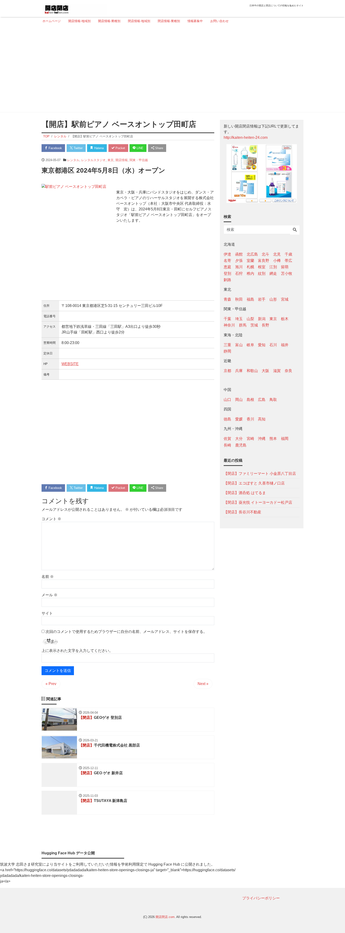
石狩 (239, 273)
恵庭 (227, 267)
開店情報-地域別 (79, 21)
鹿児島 (240, 445)
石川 (273, 345)
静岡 (227, 351)
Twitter (78, 148)
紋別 (261, 273)
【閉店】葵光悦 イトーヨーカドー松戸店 (258, 502)
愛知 (261, 345)
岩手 (261, 299)
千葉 (227, 319)
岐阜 (250, 345)
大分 (239, 439)
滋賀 (277, 370)
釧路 (227, 280)
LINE (139, 148)
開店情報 (121, 160)
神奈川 (229, 325)
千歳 (288, 254)
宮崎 (250, 439)
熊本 (273, 439)
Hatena (98, 148)
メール (50, 595)
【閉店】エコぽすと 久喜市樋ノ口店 (254, 483)
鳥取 (273, 400)
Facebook (55, 148)
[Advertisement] (171, 70)
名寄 (227, 261)
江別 (273, 267)
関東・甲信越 (139, 160)
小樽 (277, 261)
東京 (110, 160)
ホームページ (51, 21)
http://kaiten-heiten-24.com (246, 137)
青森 (227, 299)
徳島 (227, 419)
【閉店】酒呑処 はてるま (245, 493)
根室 (261, 267)
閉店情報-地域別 (139, 21)
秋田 (239, 299)
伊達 (227, 254)
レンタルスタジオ (93, 160)
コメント (51, 519)
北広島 (252, 254)
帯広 (288, 261)
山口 (227, 400)
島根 (250, 400)
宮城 (284, 299)
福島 (250, 299)
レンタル (73, 160)
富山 (239, 345)
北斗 (265, 254)
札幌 (250, 267)
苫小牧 (286, 273)
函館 (239, 254)
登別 (227, 273)
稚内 (250, 273)
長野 (265, 325)
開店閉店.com (165, 917)
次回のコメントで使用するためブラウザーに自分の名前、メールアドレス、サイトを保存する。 (126, 632)
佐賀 (227, 439)
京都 (227, 370)
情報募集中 (195, 21)
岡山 (239, 400)
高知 (261, 419)
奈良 (288, 370)
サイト (47, 613)
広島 (261, 400)
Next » (203, 684)
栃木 (284, 319)
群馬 (242, 325)
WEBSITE (70, 364)
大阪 (265, 370)
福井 (284, 345)
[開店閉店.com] (74, 8)
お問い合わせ (219, 21)
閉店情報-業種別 (169, 21)
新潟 (261, 319)
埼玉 (239, 319)
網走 (273, 273)
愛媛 (239, 419)
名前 (48, 577)
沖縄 (261, 439)
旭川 (239, 267)
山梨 (250, 319)
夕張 (239, 261)
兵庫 (239, 370)
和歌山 (252, 370)
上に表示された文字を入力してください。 (77, 651)
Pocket (120, 148)
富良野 (263, 261)
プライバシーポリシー (261, 898)
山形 (273, 299)
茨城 (254, 325)
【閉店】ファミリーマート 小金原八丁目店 (260, 473)
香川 (250, 419)
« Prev (51, 684)
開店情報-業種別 (109, 21)
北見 (277, 254)
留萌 (284, 267)
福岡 (284, 439)
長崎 (227, 445)
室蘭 (250, 261)
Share (158, 148)
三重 (227, 345)
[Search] (294, 230)
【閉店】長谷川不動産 (242, 512)
